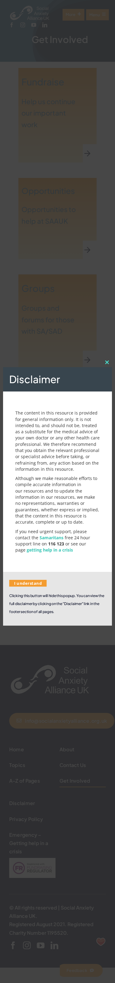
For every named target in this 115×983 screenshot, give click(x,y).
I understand (28, 583)
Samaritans (51, 538)
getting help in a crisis (50, 550)
